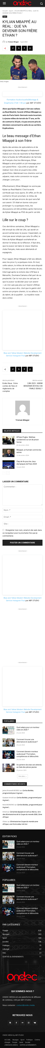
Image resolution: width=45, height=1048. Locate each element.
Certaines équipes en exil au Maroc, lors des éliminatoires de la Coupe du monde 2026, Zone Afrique (22, 814)
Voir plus (21, 776)
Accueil (5, 11)
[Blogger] (10, 1022)
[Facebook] (12, 48)
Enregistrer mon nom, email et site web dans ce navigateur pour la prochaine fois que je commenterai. (22, 533)
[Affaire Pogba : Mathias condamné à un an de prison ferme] (8, 440)
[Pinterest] (24, 48)
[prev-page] (4, 473)
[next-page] (8, 473)
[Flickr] (22, 1022)
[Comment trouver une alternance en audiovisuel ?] (8, 742)
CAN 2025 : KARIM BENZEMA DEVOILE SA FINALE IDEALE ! (33, 386)
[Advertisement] (22, 632)
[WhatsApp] (30, 48)
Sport (11, 11)
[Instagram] (28, 1022)
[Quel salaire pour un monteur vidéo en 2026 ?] (8, 730)
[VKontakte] (34, 1022)
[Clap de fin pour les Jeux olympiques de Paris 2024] (8, 464)
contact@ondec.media (25, 1005)
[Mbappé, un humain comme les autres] (8, 453)
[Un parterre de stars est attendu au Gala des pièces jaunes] (8, 768)
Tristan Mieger (13, 42)
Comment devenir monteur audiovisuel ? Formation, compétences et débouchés (27, 754)
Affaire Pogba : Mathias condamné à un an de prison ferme (27, 439)
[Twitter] (18, 48)
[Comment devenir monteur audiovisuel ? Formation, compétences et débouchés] (8, 754)
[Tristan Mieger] (4, 42)
